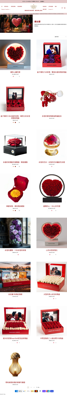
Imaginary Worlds (7, 13)
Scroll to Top (2, 394)
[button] (64, 8)
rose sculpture (36, 13)
